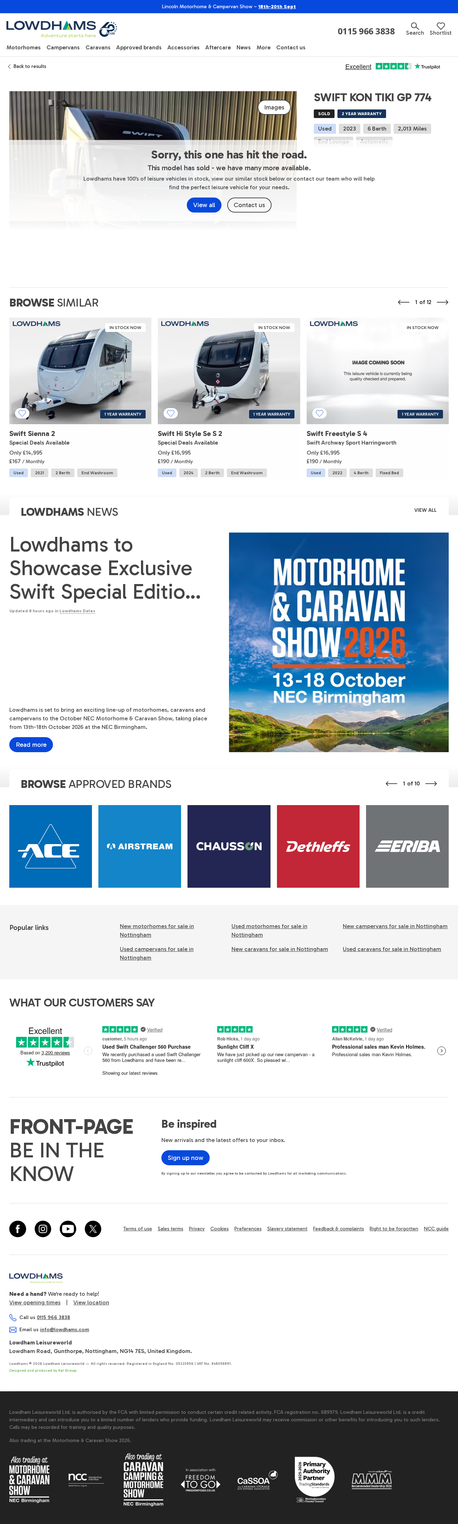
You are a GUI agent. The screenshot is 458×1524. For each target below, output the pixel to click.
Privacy (197, 1229)
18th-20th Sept (277, 7)
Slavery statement (287, 1229)
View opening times (34, 1302)
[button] (415, 29)
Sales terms (170, 1229)
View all (204, 205)
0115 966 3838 (366, 31)
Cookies (219, 1229)
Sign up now (185, 1158)
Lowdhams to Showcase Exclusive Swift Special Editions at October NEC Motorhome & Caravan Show (107, 568)
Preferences (248, 1229)
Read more (31, 745)
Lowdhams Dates (77, 610)
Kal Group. (68, 1370)
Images (274, 107)
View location (91, 1302)
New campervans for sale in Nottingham (395, 926)
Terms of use (137, 1229)
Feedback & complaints (338, 1229)
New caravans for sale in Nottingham (280, 949)
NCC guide (436, 1229)
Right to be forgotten (394, 1229)
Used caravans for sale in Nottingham (392, 949)
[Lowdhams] (62, 29)
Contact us (249, 205)
